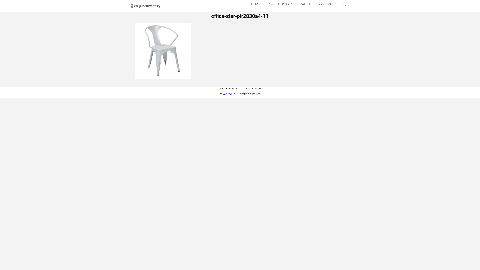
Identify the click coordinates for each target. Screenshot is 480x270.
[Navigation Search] (344, 5)
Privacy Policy (228, 94)
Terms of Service (250, 94)
